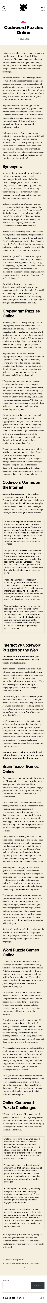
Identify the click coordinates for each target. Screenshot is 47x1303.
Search (6, 1280)
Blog (23, 21)
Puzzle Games (17, 1298)
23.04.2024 (25, 39)
